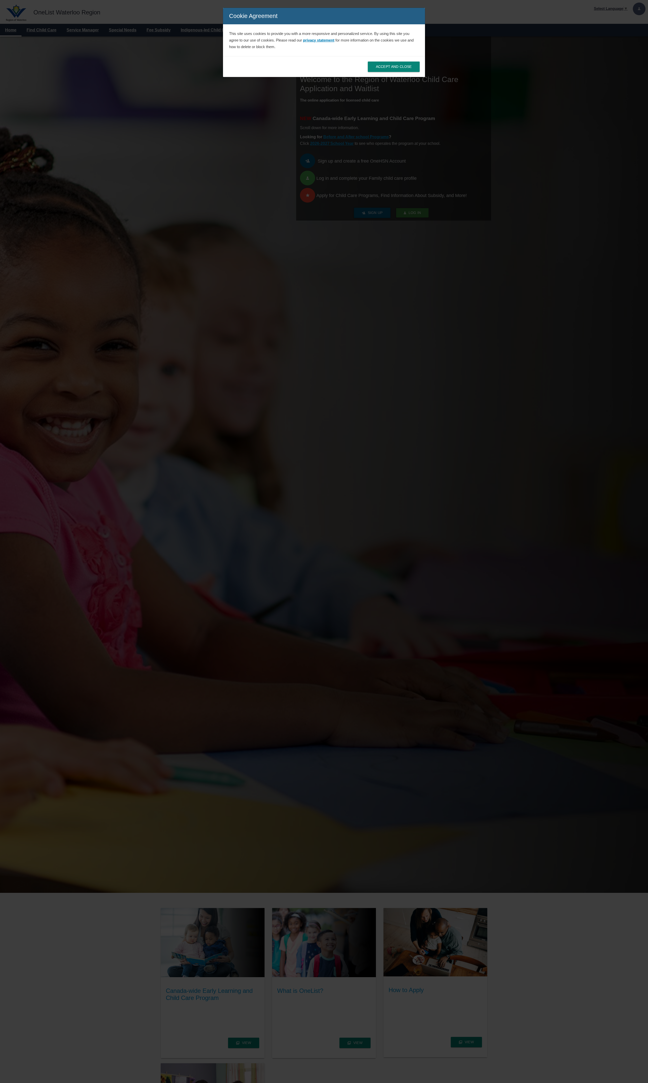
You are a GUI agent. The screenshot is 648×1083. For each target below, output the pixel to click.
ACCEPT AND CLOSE (394, 67)
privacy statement (318, 40)
